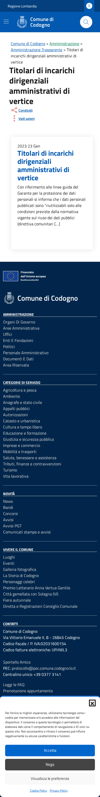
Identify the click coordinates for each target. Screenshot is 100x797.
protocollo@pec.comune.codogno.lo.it (44, 668)
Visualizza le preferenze (50, 778)
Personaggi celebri (19, 582)
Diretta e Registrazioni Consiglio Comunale (40, 606)
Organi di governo (19, 322)
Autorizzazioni (15, 415)
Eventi (8, 563)
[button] (92, 703)
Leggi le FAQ (14, 684)
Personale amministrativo (25, 353)
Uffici (7, 334)
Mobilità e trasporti (19, 451)
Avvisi (8, 520)
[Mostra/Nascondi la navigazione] (6, 21)
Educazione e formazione (24, 433)
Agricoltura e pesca (19, 390)
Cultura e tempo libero (22, 427)
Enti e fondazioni (18, 340)
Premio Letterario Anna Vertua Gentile (36, 588)
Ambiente (11, 396)
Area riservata (16, 365)
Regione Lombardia (22, 6)
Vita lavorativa (15, 476)
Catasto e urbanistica (21, 421)
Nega (50, 764)
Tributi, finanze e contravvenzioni (32, 464)
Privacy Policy (59, 790)
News (8, 501)
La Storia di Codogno (21, 575)
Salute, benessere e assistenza (29, 458)
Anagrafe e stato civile (22, 402)
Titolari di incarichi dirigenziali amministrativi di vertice (45, 165)
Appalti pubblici (16, 408)
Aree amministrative (21, 328)
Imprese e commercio (21, 445)
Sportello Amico (17, 662)
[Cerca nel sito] (86, 22)
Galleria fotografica (19, 569)
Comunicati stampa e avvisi (27, 532)
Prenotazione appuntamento (28, 691)
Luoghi (9, 557)
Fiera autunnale (17, 600)
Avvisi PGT (12, 526)
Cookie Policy (38, 790)
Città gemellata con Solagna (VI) (30, 594)
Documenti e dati (18, 359)
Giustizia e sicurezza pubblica (28, 439)
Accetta (50, 750)
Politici (9, 346)
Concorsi (10, 513)
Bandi (8, 507)
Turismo (10, 470)
